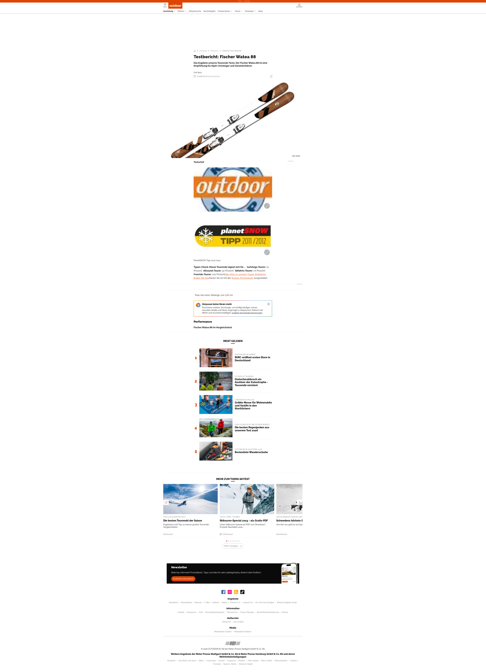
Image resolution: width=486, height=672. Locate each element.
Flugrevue (231, 661)
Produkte (247, 1)
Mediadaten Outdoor (223, 632)
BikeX (201, 661)
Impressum (191, 612)
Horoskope (249, 11)
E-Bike (207, 602)
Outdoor (293, 661)
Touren (237, 11)
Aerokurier (171, 661)
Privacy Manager (247, 612)
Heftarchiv (226, 622)
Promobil (217, 664)
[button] (232, 119)
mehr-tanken (253, 661)
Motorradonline (281, 661)
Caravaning (211, 661)
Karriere (285, 612)
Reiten (224, 602)
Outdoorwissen (224, 11)
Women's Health (246, 664)
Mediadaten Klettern (242, 632)
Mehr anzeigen (231, 546)
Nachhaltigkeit (209, 11)
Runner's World (230, 664)
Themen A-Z (235, 602)
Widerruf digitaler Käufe (287, 602)
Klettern (181, 11)
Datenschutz (232, 612)
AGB (200, 612)
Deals (260, 11)
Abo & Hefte (239, 622)
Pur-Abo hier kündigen (265, 602)
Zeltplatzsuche (195, 11)
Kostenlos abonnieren (183, 579)
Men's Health (266, 661)
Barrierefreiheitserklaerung (268, 612)
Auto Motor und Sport (187, 661)
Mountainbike (186, 602)
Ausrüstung (168, 11)
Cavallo (221, 661)
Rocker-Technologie (242, 278)
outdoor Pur (248, 602)
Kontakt (181, 612)
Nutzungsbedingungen (214, 612)
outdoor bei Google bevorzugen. (247, 313)
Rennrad (198, 602)
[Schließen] (268, 304)
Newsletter (173, 602)
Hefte (240, 1)
